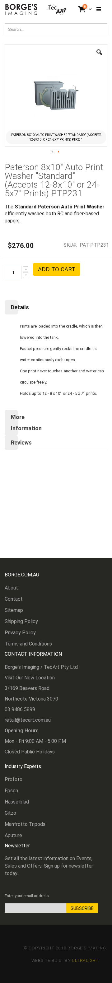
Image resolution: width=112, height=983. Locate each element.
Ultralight (85, 960)
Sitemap (14, 610)
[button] (99, 56)
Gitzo (10, 813)
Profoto (13, 779)
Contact (14, 599)
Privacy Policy (20, 633)
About (11, 588)
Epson (11, 791)
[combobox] (56, 29)
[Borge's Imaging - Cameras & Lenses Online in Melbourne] (36, 9)
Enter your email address (27, 895)
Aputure (13, 835)
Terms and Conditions (28, 644)
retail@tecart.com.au (28, 720)
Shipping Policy (21, 621)
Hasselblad (17, 802)
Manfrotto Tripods (25, 824)
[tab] (56, 307)
